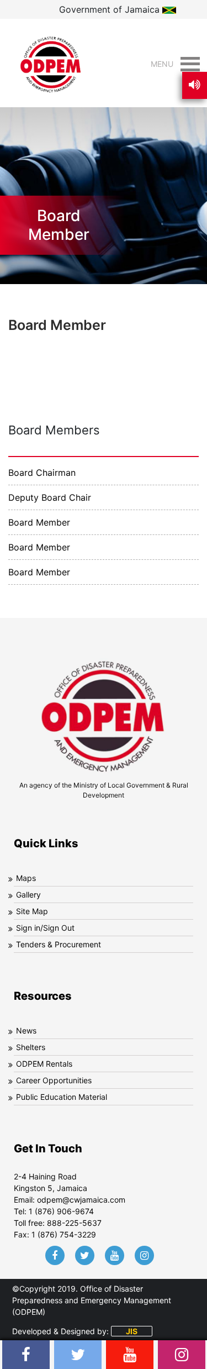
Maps (26, 878)
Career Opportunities (54, 1080)
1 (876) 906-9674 (61, 1211)
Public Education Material (61, 1097)
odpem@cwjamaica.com (81, 1199)
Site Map (32, 911)
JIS (131, 1331)
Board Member (39, 522)
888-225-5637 (74, 1223)
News (26, 1030)
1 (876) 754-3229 (63, 1234)
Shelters (30, 1047)
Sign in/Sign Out (45, 927)
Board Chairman (42, 472)
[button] (162, 64)
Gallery (28, 894)
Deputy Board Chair (49, 497)
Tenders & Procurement (58, 944)
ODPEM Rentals (44, 1063)
